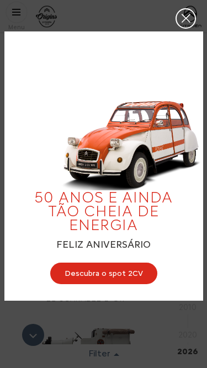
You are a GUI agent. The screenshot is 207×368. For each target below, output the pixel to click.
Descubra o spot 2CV (104, 273)
